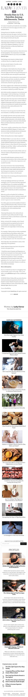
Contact (20, 1)
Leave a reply (17, 23)
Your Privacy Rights (6, 693)
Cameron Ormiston (12, 44)
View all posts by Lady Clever (14, 309)
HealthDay (13, 291)
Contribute (14, 1)
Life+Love (16, 294)
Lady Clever (10, 23)
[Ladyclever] (14, 7)
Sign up (23, 543)
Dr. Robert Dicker (5, 139)
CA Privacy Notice (15, 693)
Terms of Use (22, 693)
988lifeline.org (11, 273)
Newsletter (8, 1)
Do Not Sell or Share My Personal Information (16, 694)
